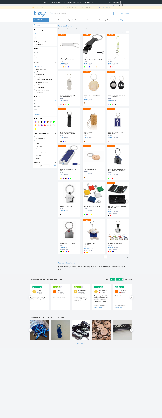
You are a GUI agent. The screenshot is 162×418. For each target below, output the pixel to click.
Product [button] (36, 62)
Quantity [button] (37, 162)
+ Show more (37, 114)
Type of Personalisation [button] (41, 133)
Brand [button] (36, 48)
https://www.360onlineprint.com (108, 7)
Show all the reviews (80, 343)
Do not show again (114, 2)
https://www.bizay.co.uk (62, 7)
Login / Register (121, 20)
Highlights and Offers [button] (40, 42)
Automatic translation (99, 305)
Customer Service (107, 5)
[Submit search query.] (35, 25)
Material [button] (36, 97)
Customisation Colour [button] (41, 153)
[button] (45, 52)
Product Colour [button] (38, 118)
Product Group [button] (38, 30)
